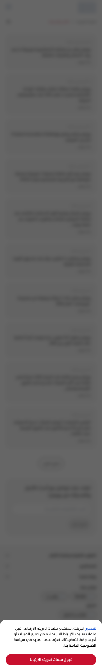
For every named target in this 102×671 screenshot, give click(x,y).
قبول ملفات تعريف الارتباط (51, 659)
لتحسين (90, 628)
